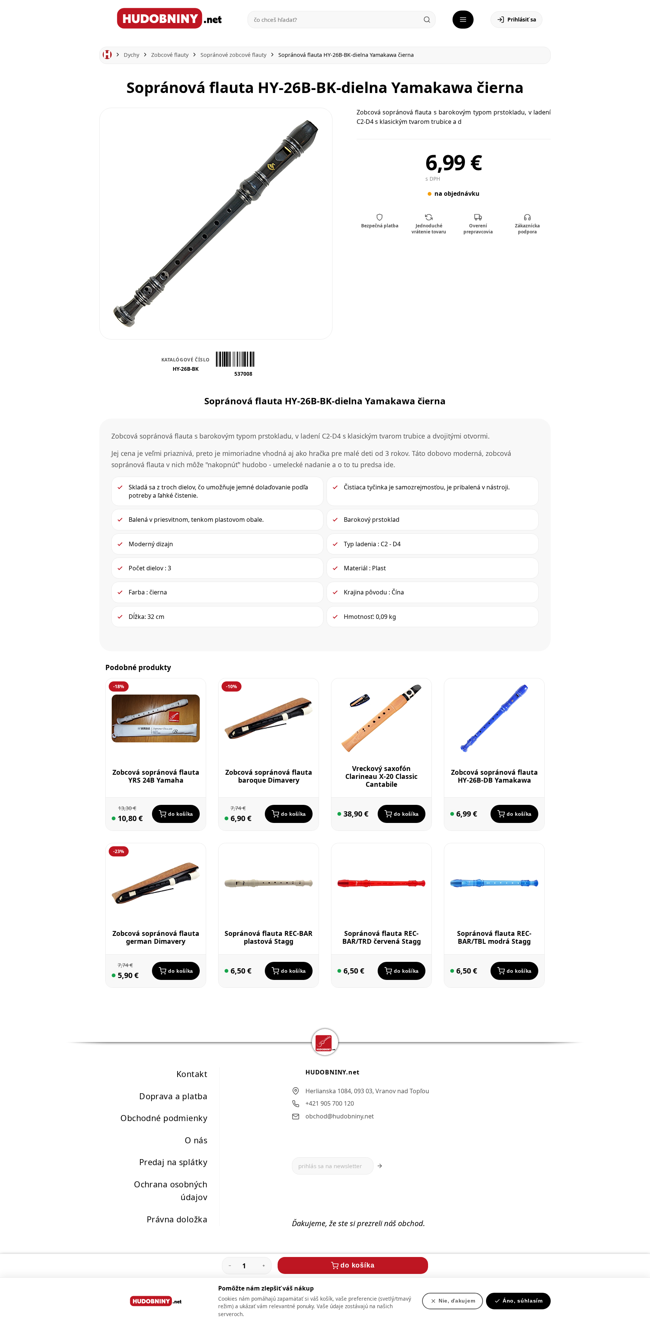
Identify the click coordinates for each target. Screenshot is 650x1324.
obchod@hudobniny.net (339, 1116)
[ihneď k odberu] (113, 818)
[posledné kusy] (226, 818)
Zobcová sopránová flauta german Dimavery (155, 937)
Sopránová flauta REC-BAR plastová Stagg (269, 937)
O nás (196, 1140)
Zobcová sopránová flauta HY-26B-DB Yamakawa (494, 776)
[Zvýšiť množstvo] (263, 1265)
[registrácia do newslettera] (380, 1166)
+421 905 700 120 (329, 1104)
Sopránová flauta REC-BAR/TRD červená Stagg (381, 937)
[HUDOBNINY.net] (169, 18)
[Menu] (463, 20)
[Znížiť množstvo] (229, 1265)
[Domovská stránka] (107, 54)
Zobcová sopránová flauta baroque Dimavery (268, 776)
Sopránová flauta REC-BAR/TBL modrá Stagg (494, 937)
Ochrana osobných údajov (170, 1191)
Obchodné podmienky (163, 1117)
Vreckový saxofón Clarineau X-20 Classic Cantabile (381, 776)
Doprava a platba (173, 1096)
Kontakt (191, 1073)
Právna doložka (177, 1219)
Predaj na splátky (173, 1162)
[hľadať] (427, 19)
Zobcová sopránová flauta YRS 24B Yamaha (155, 776)
